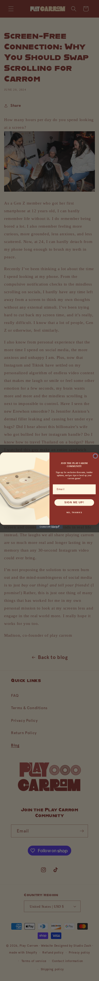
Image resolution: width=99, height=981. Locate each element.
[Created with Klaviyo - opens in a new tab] (49, 527)
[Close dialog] (95, 456)
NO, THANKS (74, 512)
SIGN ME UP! (74, 502)
